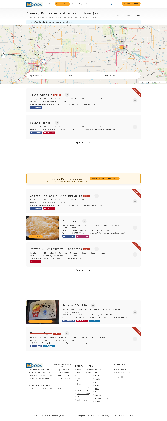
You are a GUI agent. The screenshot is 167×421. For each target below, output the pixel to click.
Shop (73, 4)
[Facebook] (115, 377)
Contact (80, 384)
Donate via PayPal (85, 369)
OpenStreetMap (152, 82)
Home (51, 4)
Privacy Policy (83, 387)
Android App (82, 400)
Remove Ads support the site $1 (105, 179)
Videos (98, 401)
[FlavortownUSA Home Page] (34, 4)
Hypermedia (45, 385)
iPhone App (81, 397)
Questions (99, 395)
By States (128, 15)
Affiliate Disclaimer (81, 380)
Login (115, 4)
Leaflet (142, 82)
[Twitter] (118, 377)
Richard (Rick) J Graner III (64, 416)
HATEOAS (56, 385)
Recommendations (102, 398)
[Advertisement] (83, 158)
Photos (98, 392)
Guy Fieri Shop (83, 394)
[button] (3, 53)
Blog (80, 4)
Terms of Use (82, 390)
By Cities (99, 373)
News (97, 389)
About (79, 376)
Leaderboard (100, 379)
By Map (98, 376)
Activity (99, 382)
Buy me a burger (84, 373)
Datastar (43, 388)
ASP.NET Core (55, 388)
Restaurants (61, 4)
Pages (88, 4)
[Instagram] (122, 377)
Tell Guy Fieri (132, 4)
